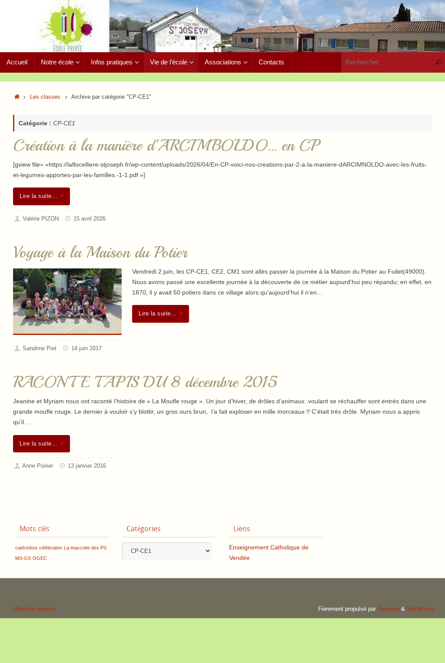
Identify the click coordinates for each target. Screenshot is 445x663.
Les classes (45, 97)
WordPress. (421, 609)
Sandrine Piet (39, 348)
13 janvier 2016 (87, 466)
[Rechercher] (438, 62)
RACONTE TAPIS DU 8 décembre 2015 (145, 382)
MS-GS (23, 558)
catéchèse (26, 547)
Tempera (388, 609)
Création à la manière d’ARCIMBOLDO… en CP (165, 145)
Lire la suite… (38, 196)
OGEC (40, 558)
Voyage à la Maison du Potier (100, 252)
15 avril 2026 (89, 219)
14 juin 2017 (86, 348)
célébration (50, 547)
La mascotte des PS (85, 547)
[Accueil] (17, 97)
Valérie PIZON (41, 219)
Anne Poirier (37, 466)
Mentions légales (34, 609)
